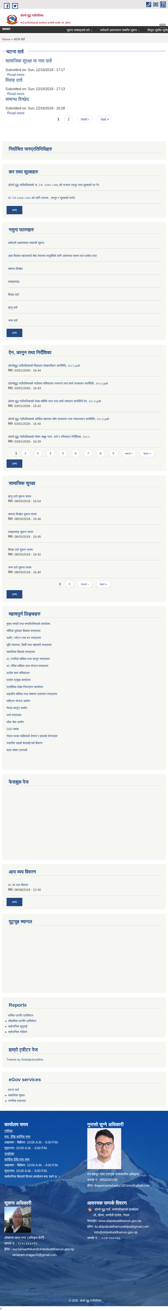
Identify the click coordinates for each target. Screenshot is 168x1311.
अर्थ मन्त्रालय (14, 715)
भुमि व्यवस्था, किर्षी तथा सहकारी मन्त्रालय (29, 645)
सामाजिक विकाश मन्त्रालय (21, 652)
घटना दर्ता (13, 1089)
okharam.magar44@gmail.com (34, 1255)
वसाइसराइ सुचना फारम (20, 532)
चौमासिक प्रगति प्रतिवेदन (22, 1021)
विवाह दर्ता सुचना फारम (20, 549)
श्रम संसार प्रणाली (17, 750)
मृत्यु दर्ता (12, 307)
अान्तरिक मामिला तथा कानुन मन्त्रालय (28, 659)
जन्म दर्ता (13, 320)
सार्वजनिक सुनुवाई (17, 1026)
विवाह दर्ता (13, 80)
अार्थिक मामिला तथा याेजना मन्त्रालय (27, 666)
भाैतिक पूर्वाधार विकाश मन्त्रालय (23, 630)
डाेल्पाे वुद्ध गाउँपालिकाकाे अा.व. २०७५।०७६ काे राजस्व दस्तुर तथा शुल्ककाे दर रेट (53, 185)
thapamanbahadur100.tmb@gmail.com (122, 1185)
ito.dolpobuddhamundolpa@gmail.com (121, 1226)
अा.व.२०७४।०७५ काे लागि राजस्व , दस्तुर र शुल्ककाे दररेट (41, 198)
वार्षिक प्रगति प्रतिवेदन (20, 1015)
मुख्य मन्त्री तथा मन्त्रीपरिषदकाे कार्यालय (28, 623)
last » (105, 119)
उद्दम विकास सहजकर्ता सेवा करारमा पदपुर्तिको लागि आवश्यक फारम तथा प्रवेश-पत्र (52, 255)
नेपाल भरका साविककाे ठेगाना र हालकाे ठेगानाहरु (32, 736)
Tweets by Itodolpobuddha (25, 1059)
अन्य (14, 210)
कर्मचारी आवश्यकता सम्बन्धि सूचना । (109, 30)
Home (6, 39)
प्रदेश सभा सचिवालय (18, 673)
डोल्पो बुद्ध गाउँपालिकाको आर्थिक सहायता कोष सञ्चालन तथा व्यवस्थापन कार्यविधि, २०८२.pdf (58, 419)
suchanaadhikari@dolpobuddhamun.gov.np (43, 1249)
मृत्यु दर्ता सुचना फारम (19, 496)
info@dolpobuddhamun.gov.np (115, 1232)
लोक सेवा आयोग (15, 722)
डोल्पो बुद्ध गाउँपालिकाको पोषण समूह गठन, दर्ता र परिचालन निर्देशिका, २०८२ (49, 436)
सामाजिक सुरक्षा (16, 1095)
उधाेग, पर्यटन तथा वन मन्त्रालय (24, 637)
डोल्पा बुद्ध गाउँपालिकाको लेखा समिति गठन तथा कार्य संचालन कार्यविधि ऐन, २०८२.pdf (54, 401)
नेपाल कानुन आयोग (17, 708)
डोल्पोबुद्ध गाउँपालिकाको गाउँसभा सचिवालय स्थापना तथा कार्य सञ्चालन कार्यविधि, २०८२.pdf (58, 383)
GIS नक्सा (13, 729)
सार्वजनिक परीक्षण (17, 1032)
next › (85, 119)
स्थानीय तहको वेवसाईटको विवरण (24, 743)
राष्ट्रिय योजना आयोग (18, 701)
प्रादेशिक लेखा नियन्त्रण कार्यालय (25, 687)
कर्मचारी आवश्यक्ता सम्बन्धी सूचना (26, 243)
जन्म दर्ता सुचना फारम (19, 567)
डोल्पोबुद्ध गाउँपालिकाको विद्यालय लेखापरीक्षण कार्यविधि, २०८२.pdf (44, 365)
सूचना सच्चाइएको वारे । (69, 30)
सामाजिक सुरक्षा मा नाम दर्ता (28, 61)
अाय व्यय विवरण (18, 885)
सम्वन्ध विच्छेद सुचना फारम (22, 514)
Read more (15, 75)
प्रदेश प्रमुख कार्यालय (18, 680)
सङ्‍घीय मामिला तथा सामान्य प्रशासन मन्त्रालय (32, 694)
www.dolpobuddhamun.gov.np (119, 1221)
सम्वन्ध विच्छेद (17, 99)
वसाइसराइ (13, 281)
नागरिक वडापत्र (17, 1100)
